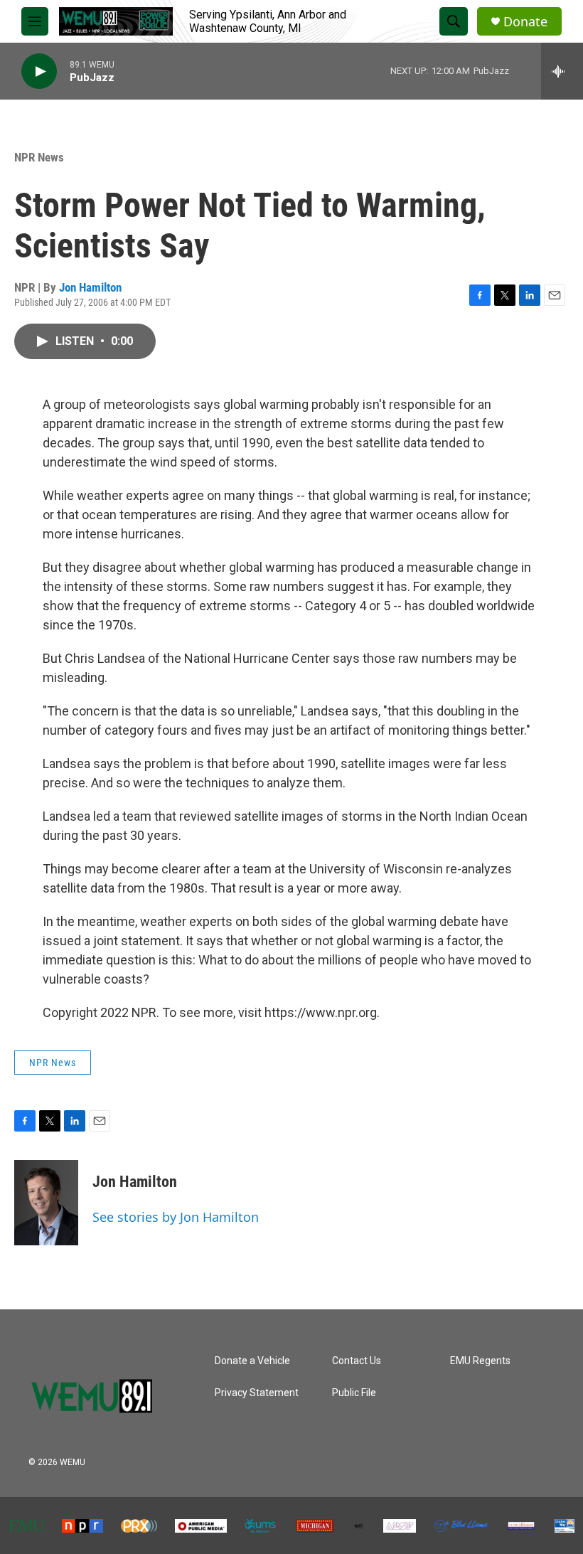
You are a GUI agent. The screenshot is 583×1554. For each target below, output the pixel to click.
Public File (354, 1393)
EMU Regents (480, 1361)
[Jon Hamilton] (46, 1202)
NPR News (39, 157)
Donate (525, 21)
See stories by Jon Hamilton (175, 1216)
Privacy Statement (257, 1393)
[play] (39, 71)
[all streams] (562, 71)
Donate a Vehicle (252, 1361)
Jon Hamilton (90, 287)
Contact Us (356, 1361)
